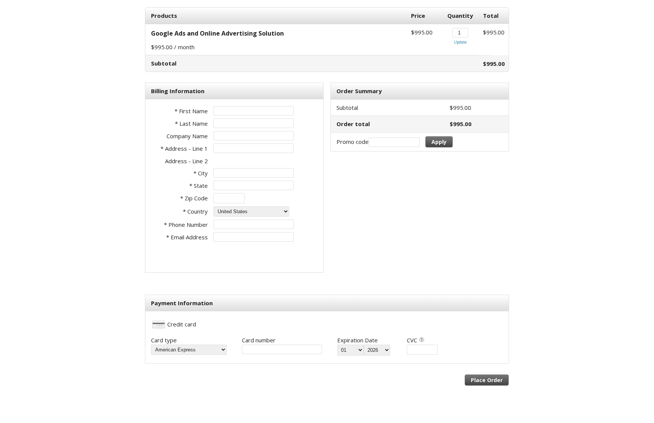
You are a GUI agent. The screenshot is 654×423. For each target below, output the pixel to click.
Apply (439, 141)
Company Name (187, 136)
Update (460, 42)
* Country (195, 211)
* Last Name (191, 123)
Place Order (487, 380)
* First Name (191, 111)
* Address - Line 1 (184, 148)
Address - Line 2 (186, 161)
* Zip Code (194, 198)
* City (200, 173)
